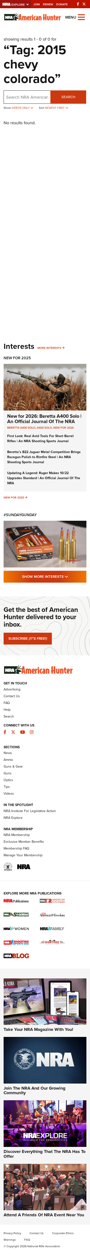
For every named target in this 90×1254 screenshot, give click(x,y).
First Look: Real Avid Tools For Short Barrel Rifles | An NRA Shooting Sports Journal (40, 438)
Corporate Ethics (63, 1233)
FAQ (7, 702)
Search (68, 97)
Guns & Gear (13, 766)
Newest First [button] (55, 108)
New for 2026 (63, 427)
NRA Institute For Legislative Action (30, 811)
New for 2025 (14, 497)
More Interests (49, 348)
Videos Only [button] (21, 108)
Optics (8, 780)
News (8, 752)
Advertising (12, 689)
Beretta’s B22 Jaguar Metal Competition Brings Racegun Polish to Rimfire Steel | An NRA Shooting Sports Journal (44, 457)
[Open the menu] (81, 16)
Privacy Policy (12, 1233)
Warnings (10, 1240)
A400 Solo (44, 427)
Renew (48, 4)
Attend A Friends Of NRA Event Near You (44, 1215)
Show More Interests (54, 576)
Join (36, 4)
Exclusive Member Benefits (24, 841)
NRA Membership (17, 834)
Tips (7, 786)
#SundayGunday (20, 515)
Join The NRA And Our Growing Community (35, 1090)
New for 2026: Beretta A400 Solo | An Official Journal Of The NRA (44, 418)
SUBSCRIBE (27, 638)
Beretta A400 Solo (21, 427)
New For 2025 (17, 358)
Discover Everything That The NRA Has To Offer (44, 1153)
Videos (9, 793)
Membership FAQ (16, 848)
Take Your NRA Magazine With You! (38, 1029)
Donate (62, 4)
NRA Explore (13, 817)
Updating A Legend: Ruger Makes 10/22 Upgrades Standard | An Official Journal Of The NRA (43, 478)
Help (7, 709)
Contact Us (12, 696)
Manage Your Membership (23, 855)
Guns (8, 773)
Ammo (8, 759)
